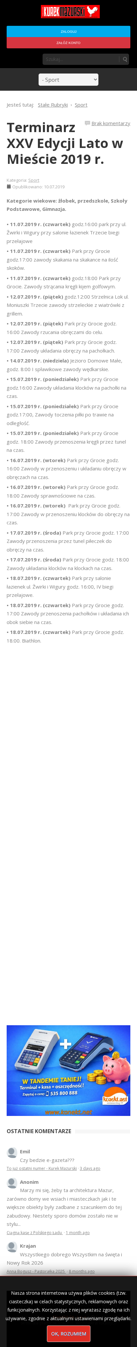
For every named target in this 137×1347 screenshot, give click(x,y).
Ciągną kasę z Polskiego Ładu (35, 1232)
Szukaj (124, 59)
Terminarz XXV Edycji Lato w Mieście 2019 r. (65, 143)
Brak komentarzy (110, 123)
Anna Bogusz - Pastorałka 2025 (36, 1271)
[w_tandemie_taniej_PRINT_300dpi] (68, 1070)
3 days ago (90, 1168)
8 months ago (82, 1271)
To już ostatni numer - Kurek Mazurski (42, 1168)
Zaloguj (68, 31)
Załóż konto (68, 43)
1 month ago (78, 1232)
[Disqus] (68, 738)
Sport (33, 180)
